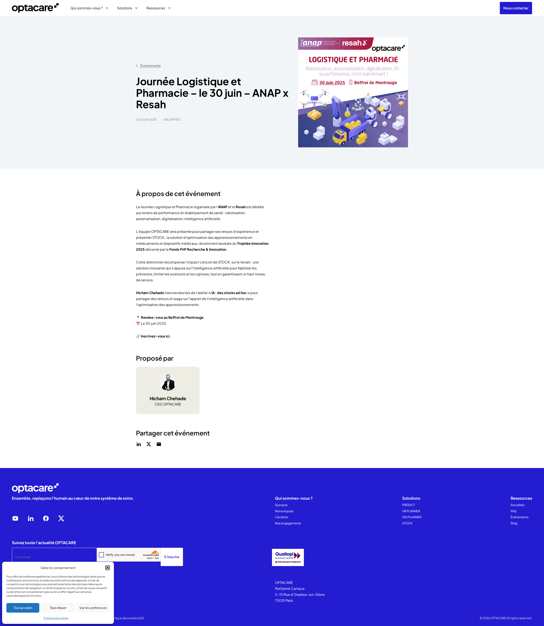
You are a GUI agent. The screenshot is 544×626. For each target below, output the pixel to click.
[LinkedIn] (30, 518)
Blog (514, 523)
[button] (107, 568)
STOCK (407, 523)
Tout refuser (58, 608)
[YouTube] (15, 518)
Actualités (517, 505)
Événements (150, 65)
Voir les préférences (93, 608)
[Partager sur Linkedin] (138, 444)
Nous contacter (515, 8)
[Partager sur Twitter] (148, 444)
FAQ (514, 511)
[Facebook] (45, 518)
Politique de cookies (56, 618)
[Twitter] (61, 518)
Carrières (281, 517)
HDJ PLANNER (411, 517)
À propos (281, 505)
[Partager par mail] (159, 444)
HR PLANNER (411, 511)
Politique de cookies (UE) (127, 618)
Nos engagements (288, 523)
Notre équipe (284, 511)
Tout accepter (23, 608)
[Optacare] (35, 8)
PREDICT (408, 505)
